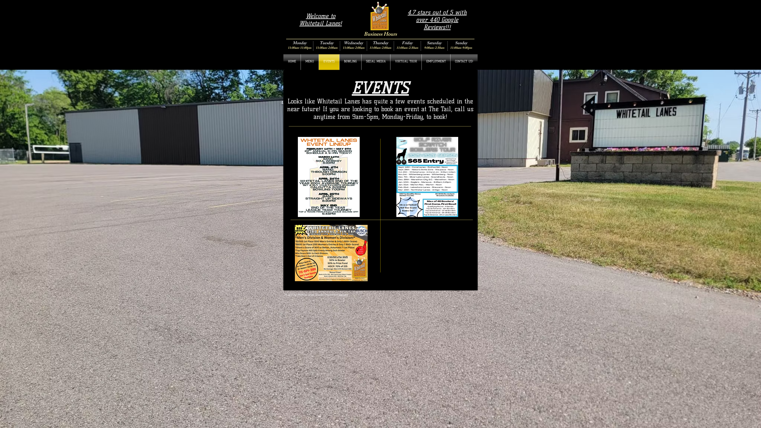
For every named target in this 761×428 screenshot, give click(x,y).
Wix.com (343, 294)
